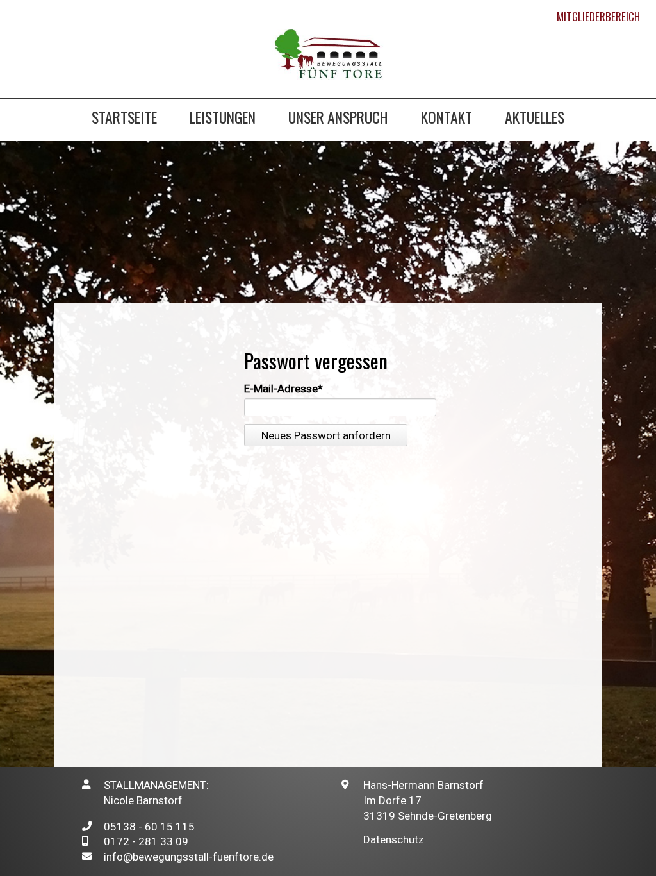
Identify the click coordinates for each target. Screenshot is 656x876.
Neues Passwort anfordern (326, 435)
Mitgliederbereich (598, 16)
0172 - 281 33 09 (146, 841)
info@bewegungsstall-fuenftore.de (189, 856)
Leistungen (223, 119)
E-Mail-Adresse (283, 388)
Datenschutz (393, 839)
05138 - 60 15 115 (149, 826)
